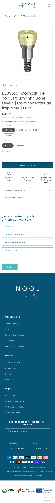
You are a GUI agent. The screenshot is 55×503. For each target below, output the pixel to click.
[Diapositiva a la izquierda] (22, 79)
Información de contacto (23, 475)
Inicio (4, 85)
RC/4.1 (8, 145)
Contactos (9, 341)
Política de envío (46, 471)
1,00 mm (8, 130)
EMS (7, 380)
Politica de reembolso (14, 407)
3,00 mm (37, 130)
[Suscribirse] (47, 431)
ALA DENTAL (11, 368)
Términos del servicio (30, 471)
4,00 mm (9, 136)
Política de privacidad (14, 401)
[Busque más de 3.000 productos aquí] (50, 16)
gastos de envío (10, 121)
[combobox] (27, 16)
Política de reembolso (37, 467)
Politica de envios (12, 413)
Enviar (10, 267)
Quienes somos (12, 324)
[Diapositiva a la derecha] (33, 79)
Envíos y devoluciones (14, 335)
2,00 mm (23, 130)
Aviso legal (38, 475)
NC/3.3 (21, 146)
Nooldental (13, 85)
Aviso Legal (10, 396)
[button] (5, 5)
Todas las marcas (12, 362)
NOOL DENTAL (21, 467)
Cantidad (5, 151)
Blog (7, 329)
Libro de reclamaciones (15, 347)
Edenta (8, 374)
